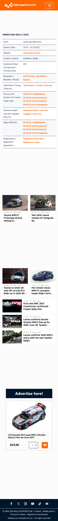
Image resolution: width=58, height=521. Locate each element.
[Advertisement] (29, 20)
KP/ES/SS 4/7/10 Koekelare (35, 104)
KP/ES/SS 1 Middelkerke (34, 94)
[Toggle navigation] (49, 5)
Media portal (48, 511)
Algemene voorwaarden (37, 514)
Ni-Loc (30, 518)
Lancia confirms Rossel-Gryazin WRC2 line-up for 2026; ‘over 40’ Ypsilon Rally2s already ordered (36, 323)
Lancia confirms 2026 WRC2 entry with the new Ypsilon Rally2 (38, 337)
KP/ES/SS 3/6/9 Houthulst (35, 101)
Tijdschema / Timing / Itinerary (37, 85)
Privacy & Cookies (17, 514)
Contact (37, 511)
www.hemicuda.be (31, 53)
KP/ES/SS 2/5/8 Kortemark (35, 97)
